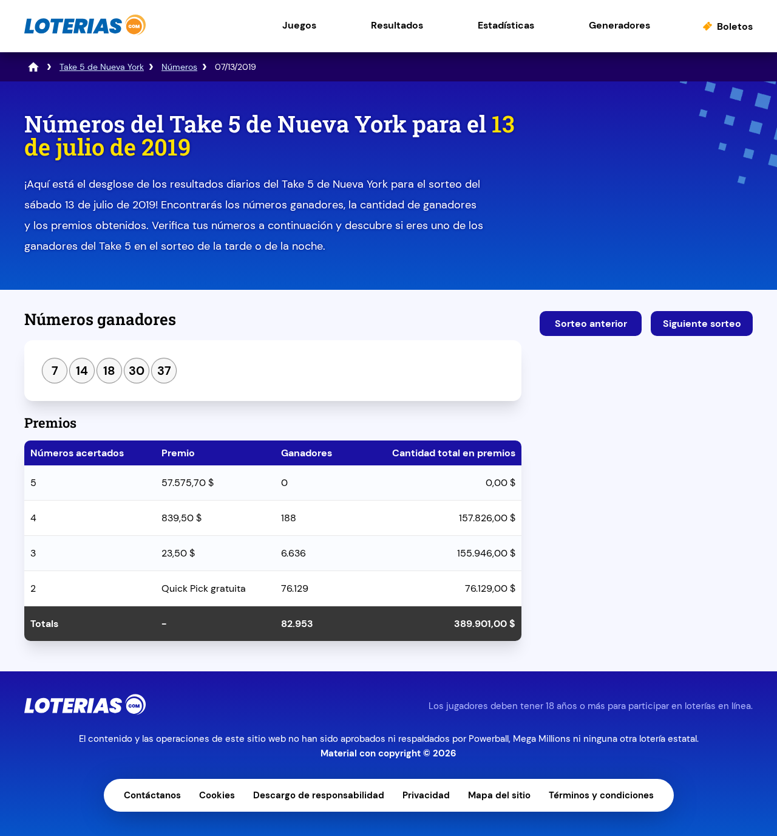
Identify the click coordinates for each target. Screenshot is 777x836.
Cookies (217, 795)
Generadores (619, 25)
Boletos (735, 26)
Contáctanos (152, 795)
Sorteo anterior (591, 323)
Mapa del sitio (499, 795)
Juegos (299, 25)
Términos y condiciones (601, 795)
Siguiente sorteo (702, 323)
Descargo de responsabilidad (318, 795)
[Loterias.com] (85, 32)
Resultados (397, 25)
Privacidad (426, 795)
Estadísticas (506, 25)
